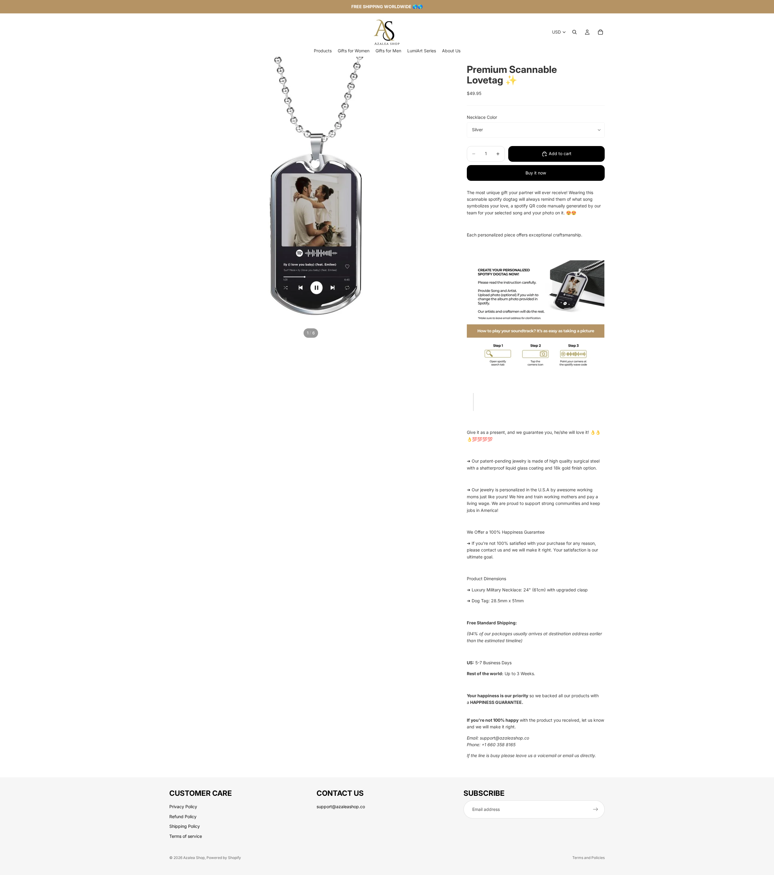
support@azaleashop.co (341, 806)
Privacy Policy (183, 806)
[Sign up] (595, 809)
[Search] (574, 32)
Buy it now (535, 172)
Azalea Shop (194, 857)
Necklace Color (482, 117)
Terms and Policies (588, 857)
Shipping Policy (184, 826)
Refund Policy (183, 816)
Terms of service (185, 836)
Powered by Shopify (224, 857)
